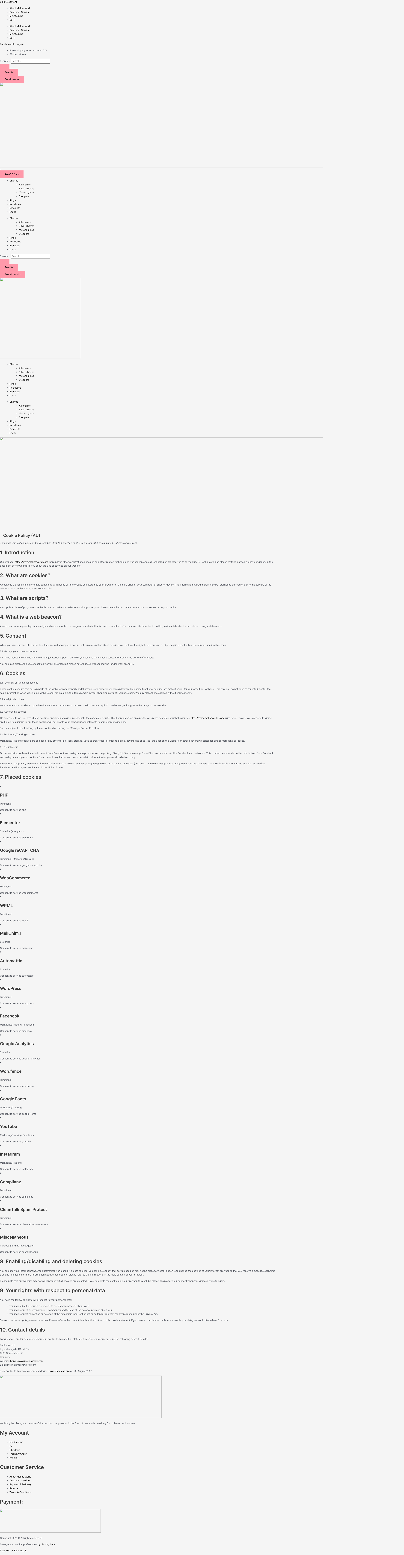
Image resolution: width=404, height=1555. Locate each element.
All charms (25, 184)
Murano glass (26, 192)
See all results (13, 274)
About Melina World (20, 8)
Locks (12, 211)
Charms (13, 180)
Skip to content (8, 1)
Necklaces (15, 204)
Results (9, 72)
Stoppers (24, 196)
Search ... (5, 60)
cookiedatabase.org (59, 1371)
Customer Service (19, 12)
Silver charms (26, 188)
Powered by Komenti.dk (13, 1550)
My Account (16, 15)
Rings (12, 200)
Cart (11, 19)
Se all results (12, 79)
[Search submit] (4, 66)
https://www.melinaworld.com (31, 561)
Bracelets (14, 207)
